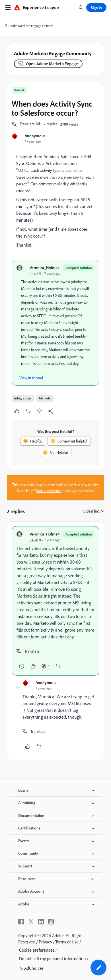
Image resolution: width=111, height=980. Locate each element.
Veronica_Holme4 (44, 267)
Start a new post (48, 490)
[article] (55, 601)
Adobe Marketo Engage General (31, 26)
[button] (30, 124)
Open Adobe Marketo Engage (52, 63)
